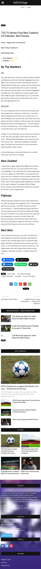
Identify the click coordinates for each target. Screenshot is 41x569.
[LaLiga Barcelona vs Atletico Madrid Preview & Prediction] (6, 412)
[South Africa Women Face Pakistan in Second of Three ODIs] (6, 328)
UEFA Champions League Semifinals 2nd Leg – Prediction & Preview (19, 387)
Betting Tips (5, 321)
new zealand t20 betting (23, 274)
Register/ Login (6, 559)
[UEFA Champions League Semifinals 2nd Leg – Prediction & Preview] (20, 370)
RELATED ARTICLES (13, 310)
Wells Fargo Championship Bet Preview (25, 419)
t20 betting (18, 276)
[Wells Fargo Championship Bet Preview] (6, 421)
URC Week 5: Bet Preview (9, 299)
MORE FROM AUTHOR (27, 310)
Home (22, 7)
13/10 (12, 61)
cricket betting (11, 274)
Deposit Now (5, 565)
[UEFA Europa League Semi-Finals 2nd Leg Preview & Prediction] (6, 402)
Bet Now (4, 562)
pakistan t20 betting (7, 276)
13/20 (15, 58)
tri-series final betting (29, 276)
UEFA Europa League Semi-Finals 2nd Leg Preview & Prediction (30, 451)
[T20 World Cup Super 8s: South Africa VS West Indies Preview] (6, 318)
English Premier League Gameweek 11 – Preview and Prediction (30, 301)
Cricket (3, 25)
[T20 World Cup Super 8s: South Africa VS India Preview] (6, 337)
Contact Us (6, 535)
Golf (23, 469)
